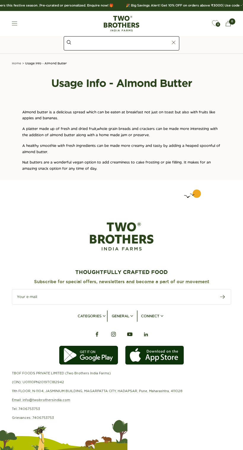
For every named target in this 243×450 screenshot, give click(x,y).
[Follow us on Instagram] (113, 334)
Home (16, 63)
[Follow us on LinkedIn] (146, 334)
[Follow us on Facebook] (97, 334)
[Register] (222, 297)
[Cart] (228, 23)
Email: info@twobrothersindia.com (41, 400)
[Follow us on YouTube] (130, 334)
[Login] (201, 23)
